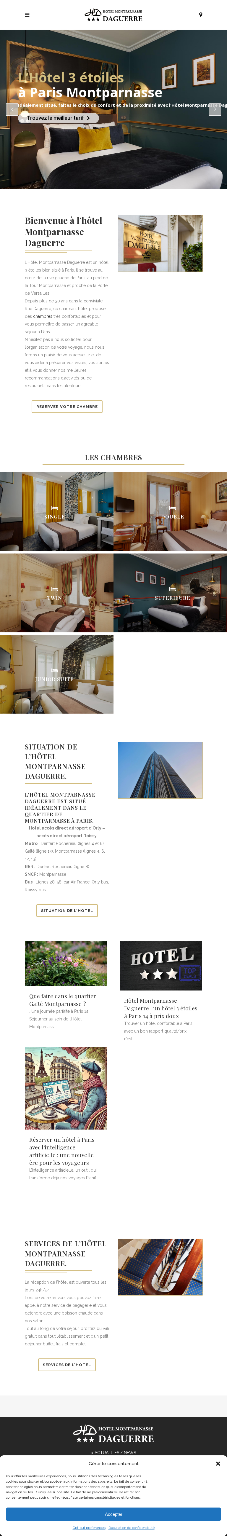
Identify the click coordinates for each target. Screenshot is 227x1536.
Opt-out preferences (89, 1528)
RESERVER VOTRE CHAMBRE (67, 406)
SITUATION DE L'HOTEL (67, 910)
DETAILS (38, 518)
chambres (42, 316)
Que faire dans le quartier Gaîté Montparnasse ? (62, 999)
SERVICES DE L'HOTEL (67, 1365)
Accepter (113, 1514)
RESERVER (69, 518)
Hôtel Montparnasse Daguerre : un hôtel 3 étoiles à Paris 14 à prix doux (160, 1008)
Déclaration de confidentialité (131, 1528)
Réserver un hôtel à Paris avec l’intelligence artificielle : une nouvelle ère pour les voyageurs (62, 1150)
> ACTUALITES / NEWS (113, 1452)
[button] (218, 1464)
